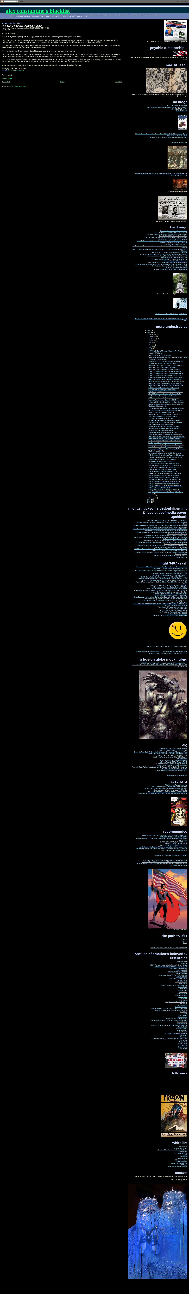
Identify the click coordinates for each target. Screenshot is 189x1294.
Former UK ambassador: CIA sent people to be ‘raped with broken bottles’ (163, 254)
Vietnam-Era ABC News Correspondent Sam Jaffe (171, 1010)
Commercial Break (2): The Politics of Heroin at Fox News (168, 1008)
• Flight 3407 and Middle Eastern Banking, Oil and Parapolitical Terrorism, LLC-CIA (161, 582)
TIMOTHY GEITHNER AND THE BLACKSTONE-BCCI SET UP (166, 646)
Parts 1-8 (184, 939)
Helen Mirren (183, 1035)
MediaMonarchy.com (180, 1148)
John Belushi (183, 1040)
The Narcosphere (181, 1161)
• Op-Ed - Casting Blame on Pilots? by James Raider (170, 615)
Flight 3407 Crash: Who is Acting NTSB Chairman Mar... (166, 386)
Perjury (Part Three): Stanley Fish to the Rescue (163, 483)
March (151, 494)
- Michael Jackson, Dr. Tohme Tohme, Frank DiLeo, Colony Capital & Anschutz (162, 545)
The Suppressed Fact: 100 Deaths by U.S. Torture (171, 314)
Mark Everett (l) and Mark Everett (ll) (175, 1033)
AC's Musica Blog (181, 111)
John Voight (183, 988)
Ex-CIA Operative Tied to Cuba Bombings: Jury (163, 463)
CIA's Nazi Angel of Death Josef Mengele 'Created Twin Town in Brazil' (164, 835)
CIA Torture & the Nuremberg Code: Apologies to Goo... (166, 408)
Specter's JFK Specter (155, 353)
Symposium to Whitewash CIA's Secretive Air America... (166, 449)
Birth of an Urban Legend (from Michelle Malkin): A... (165, 465)
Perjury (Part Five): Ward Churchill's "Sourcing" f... (164, 477)
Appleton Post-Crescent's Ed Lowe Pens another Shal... (166, 361)
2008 (149, 500)
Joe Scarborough (181, 1023)
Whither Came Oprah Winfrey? (177, 972)
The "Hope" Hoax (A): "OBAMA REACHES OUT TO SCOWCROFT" (165, 860)
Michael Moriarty (182, 962)
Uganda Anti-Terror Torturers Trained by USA (162, 471)
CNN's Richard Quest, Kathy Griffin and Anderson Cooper (168, 965)
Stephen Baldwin (182, 1022)
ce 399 (185, 1155)
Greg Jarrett (183, 1037)
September (152, 339)
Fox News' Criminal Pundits (178, 978)
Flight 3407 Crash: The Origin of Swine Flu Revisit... (165, 369)
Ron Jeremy (183, 992)
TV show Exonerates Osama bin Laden (161, 418)
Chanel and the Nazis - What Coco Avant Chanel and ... (166, 422)
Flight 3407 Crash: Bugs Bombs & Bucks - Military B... (165, 383)
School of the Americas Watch (177, 1166)
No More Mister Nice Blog (179, 1163)
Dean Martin (183, 1012)
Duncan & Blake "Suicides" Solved (176, 843)
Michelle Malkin (182, 1027)
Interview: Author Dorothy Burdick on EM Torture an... (165, 400)
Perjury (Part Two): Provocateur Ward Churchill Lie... (165, 486)
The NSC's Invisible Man (156, 451)
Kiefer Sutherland (181, 973)
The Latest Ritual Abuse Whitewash (176, 267)
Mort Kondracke (182, 1005)
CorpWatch (183, 1156)
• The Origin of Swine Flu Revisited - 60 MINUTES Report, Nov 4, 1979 (164, 600)
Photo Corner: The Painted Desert (159, 487)
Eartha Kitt (184, 998)
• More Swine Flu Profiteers (178, 602)
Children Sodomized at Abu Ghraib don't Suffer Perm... (165, 377)
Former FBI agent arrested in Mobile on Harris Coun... (165, 410)
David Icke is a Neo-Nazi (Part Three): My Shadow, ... (165, 371)
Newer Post (6, 82)
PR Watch (184, 1165)
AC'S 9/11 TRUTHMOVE (179, 109)
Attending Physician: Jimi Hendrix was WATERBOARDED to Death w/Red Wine (161, 848)
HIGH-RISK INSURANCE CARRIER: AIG (173, 750)
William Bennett (182, 980)
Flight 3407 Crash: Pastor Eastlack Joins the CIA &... (165, 414)
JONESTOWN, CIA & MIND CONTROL (174, 850)
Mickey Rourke (182, 1015)
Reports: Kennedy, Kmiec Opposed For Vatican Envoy (165, 447)
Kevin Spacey (182, 997)
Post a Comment (7, 78)
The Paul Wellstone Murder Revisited (175, 261)
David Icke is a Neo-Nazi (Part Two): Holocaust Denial (165, 373)
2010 (149, 330)
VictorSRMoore (182, 1151)
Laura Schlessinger (181, 982)
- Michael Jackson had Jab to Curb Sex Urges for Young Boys (167, 520)
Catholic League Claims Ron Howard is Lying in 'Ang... (165, 392)
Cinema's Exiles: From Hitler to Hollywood (173, 985)
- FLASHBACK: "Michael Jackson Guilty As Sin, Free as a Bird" (167, 527)
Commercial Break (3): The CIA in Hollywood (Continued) (169, 1020)
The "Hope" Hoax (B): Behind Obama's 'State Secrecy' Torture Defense (164, 862)
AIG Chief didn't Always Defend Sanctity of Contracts (170, 764)
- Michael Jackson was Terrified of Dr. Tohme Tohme (170, 547)
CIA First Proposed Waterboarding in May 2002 (163, 388)
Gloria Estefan (182, 1043)
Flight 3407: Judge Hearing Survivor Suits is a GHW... (165, 404)
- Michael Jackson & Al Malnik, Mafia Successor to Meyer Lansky (166, 535)
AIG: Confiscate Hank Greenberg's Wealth (173, 760)
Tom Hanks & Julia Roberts (178, 968)
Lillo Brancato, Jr (182, 970)
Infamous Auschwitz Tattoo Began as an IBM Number (170, 790)
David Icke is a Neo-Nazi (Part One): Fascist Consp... (165, 375)
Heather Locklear (181, 1028)
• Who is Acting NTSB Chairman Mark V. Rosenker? (170, 595)
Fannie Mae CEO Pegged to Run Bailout (161, 430)
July (150, 343)
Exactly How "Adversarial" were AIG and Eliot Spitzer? (170, 757)
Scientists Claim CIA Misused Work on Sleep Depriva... (166, 402)
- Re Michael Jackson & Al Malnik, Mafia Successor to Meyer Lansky (165, 540)
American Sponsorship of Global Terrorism (173, 231)
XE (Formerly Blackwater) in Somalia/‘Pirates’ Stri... (164, 467)
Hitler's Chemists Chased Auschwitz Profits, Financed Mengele (167, 792)
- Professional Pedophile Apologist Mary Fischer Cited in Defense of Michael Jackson (160, 525)
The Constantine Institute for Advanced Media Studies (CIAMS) (167, 107)
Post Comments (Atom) (19, 86)
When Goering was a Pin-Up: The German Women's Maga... (167, 357)
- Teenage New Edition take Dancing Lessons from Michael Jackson (165, 530)
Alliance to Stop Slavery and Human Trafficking (172, 1150)
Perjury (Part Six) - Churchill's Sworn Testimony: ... (164, 475)
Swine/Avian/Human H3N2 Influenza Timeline (163, 363)
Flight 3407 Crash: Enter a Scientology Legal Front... (165, 379)
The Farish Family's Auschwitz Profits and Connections (169, 787)
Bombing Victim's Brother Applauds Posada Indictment (165, 445)
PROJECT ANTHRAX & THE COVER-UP (173, 837)
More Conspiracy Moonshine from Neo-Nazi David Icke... (166, 381)
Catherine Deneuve (181, 995)
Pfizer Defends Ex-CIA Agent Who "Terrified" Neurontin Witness (167, 262)
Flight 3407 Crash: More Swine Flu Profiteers (162, 367)
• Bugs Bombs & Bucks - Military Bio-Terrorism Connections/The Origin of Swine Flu (160, 597)
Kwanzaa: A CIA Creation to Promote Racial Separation (169, 252)
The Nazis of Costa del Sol (157, 406)
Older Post (118, 82)
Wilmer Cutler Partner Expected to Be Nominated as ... (165, 434)
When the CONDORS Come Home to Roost (173, 236)
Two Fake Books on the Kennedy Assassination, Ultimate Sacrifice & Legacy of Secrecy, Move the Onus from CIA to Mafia (162, 241)
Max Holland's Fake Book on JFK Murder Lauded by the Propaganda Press (163, 847)
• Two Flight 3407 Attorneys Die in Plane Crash (172, 607)
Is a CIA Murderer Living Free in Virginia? (161, 461)
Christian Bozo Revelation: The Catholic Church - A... (165, 457)
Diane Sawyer (182, 1047)
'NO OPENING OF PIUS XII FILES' (159, 355)
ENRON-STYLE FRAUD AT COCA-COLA (173, 842)
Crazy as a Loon (182, 1158)
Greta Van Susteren (181, 1007)
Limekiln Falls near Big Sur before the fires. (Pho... (164, 426)
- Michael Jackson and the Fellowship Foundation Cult (170, 555)
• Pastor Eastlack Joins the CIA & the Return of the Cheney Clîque (166, 588)
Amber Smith (183, 1042)
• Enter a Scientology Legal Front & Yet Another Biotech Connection (165, 599)
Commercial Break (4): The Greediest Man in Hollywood (169, 1025)
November (152, 334)
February (152, 496)
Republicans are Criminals (178, 142)
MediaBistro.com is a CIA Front (177, 775)
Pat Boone (184, 963)
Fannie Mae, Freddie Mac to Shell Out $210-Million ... (165, 420)
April (150, 349)
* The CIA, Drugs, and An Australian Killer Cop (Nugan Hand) (167, 137)
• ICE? (185, 583)
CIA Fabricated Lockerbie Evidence (176, 244)
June (150, 345)
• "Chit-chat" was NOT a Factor (177, 614)
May (150, 347)
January (151, 498)
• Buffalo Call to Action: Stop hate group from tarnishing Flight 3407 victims (163, 577)
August (151, 341)
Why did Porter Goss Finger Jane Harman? (162, 390)
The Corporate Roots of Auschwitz (176, 785)
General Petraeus (181, 977)
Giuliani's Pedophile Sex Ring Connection (161, 412)
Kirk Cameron (182, 1048)
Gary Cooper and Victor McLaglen (176, 1002)
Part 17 (185, 943)
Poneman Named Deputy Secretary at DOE (162, 432)
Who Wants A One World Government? (161, 424)
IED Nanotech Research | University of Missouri (163, 398)
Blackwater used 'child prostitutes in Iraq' (174, 257)
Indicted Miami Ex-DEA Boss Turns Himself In (172, 239)
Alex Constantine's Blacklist (38, 11)
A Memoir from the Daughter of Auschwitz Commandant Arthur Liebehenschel (162, 793)
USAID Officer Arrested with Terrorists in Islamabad (170, 232)
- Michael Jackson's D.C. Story (177, 534)
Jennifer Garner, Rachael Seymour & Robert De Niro (170, 967)
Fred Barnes (183, 1003)
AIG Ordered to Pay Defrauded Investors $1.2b (172, 770)
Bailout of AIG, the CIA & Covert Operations (173, 748)
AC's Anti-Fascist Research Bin (177, 105)
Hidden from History (181, 1160)
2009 (149, 332)
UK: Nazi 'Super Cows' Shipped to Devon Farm (163, 396)
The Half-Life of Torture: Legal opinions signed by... (164, 439)
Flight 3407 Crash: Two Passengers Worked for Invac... (166, 365)
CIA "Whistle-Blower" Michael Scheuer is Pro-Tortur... (165, 351)
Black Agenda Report (180, 1153)
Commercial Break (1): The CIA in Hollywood (173, 975)
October (151, 337)
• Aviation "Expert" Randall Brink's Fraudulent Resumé (170, 593)
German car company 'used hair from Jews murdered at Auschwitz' (165, 788)
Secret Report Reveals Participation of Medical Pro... (165, 479)
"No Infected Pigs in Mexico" (157, 359)
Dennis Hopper (182, 987)
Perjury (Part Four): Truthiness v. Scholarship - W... (164, 481)
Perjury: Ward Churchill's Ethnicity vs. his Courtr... (164, 490)
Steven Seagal (182, 1017)
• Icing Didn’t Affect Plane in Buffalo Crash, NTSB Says (169, 587)
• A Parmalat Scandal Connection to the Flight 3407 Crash (169, 573)
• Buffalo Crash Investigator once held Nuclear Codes (170, 575)
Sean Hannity (183, 983)
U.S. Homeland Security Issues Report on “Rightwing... (166, 455)
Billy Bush (184, 1045)
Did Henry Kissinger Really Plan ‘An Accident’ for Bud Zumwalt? (167, 256)
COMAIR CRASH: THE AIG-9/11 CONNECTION (171, 755)
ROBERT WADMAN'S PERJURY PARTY (173, 845)
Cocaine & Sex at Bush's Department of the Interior (171, 855)
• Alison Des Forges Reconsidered (176, 609)
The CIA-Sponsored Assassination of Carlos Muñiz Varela (168, 948)
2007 (149, 502)
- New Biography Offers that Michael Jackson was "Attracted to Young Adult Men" (161, 532)
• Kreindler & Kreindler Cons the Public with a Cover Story (169, 585)
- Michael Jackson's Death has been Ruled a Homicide (169, 550)
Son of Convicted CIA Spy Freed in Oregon (162, 459)
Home (62, 82)
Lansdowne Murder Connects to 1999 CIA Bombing (164, 453)
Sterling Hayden (182, 993)
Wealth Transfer (182, 758)
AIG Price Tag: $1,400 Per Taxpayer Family (173, 762)
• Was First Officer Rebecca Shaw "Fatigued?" (172, 612)
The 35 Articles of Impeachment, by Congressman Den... (166, 437)
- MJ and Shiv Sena (181, 557)
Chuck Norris (183, 1032)
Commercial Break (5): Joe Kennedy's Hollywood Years (169, 1038)
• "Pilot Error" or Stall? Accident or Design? (173, 610)
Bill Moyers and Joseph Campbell (176, 1018)
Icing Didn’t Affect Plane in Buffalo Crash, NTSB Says (165, 492)
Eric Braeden (183, 1000)
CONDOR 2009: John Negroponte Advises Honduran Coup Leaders (165, 237)
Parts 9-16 (184, 941)
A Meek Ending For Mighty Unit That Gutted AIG (172, 765)
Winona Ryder (182, 990)
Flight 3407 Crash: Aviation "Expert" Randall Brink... (164, 394)
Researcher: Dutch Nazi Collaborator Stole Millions (164, 473)
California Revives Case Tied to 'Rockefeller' (162, 469)
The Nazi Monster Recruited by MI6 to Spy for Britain (170, 269)
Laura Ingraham (182, 1030)
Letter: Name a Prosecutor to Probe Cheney (162, 416)
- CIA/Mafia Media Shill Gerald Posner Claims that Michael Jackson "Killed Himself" (160, 549)
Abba (185, 1013)
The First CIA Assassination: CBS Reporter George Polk (169, 259)
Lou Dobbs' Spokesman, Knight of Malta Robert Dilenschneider (167, 234)
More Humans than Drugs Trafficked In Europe (163, 428)
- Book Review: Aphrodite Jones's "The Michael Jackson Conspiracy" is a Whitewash (160, 529)
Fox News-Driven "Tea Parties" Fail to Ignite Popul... (165, 441)
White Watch (183, 1146)
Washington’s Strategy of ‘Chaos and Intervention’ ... (165, 443)
